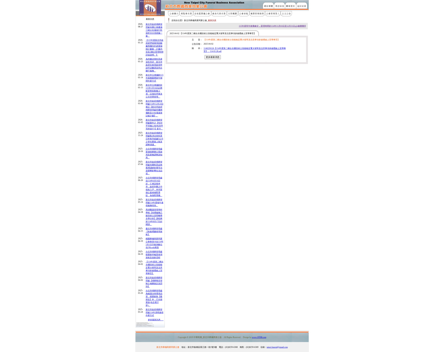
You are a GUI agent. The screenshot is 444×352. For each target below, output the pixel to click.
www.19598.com (259, 337)
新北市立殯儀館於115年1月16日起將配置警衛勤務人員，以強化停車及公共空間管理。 (154, 91)
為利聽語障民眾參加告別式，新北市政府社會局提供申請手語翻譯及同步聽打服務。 (154, 65)
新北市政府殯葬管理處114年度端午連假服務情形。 (154, 202)
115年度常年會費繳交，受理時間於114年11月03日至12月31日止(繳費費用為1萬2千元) (273, 26)
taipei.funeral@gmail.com (277, 347)
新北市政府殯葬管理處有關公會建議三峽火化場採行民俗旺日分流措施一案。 (154, 30)
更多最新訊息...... (156, 320)
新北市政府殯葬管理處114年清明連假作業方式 (154, 312)
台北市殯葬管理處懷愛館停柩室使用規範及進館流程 (154, 254)
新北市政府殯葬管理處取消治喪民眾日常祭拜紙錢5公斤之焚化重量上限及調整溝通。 (154, 139)
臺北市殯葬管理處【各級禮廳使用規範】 (154, 231)
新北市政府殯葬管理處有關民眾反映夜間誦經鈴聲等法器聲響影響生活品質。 (154, 168)
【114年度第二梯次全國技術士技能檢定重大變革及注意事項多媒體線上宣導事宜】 (154, 267)
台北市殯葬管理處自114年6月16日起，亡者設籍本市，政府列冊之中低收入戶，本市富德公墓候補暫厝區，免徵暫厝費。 (154, 187)
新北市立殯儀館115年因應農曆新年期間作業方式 (154, 78)
